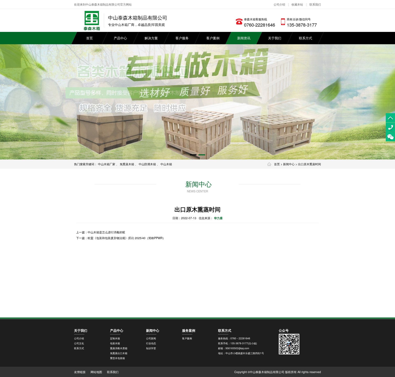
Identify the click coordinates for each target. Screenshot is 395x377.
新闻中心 (289, 164)
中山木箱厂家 (106, 164)
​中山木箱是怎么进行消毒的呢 (106, 232)
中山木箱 (166, 164)
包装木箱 (115, 343)
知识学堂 (151, 348)
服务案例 (188, 330)
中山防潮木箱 (147, 164)
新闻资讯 (243, 38)
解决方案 (151, 38)
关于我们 (274, 38)
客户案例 (213, 38)
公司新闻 (151, 338)
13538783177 (390, 127)
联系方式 (305, 38)
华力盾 (218, 218)
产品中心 (120, 38)
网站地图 (96, 372)
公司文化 (79, 343)
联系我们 (315, 4)
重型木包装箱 (117, 358)
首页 (89, 38)
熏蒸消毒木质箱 (118, 348)
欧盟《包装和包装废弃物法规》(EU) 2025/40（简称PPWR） (126, 238)
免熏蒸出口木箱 (118, 353)
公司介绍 (279, 4)
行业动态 (151, 343)
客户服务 (182, 38)
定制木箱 (115, 338)
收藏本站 (297, 4)
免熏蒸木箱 (127, 164)
